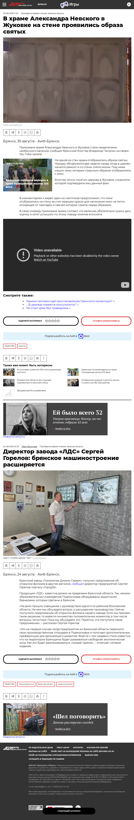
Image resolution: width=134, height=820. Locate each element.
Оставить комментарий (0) (106, 321)
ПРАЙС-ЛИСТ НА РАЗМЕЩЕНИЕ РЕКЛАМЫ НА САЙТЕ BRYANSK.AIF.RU (82, 751)
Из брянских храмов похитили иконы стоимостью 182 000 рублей (100, 381)
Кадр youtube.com (12, 124)
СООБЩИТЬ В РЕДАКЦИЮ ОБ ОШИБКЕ (46, 759)
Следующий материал (69, 811)
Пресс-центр (63, 748)
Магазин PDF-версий (97, 748)
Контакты (78, 748)
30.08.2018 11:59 (10, 13)
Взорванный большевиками (31, 390)
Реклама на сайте (38, 751)
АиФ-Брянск (39, 558)
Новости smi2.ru (14, 436)
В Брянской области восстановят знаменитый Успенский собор (34, 381)
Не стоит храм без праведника (47, 308)
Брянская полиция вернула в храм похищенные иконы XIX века (99, 370)
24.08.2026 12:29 (11, 446)
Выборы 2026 (91, 755)
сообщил (78, 583)
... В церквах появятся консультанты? (51, 304)
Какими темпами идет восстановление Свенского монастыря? (69, 301)
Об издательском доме (41, 748)
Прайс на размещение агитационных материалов (55, 755)
